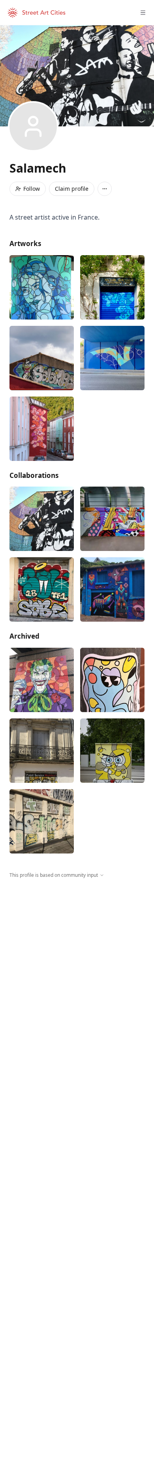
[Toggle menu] (142, 12)
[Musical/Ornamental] (112, 287)
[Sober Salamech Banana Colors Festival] (41, 589)
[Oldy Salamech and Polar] (41, 821)
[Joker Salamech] (41, 680)
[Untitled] (112, 519)
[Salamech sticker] (112, 680)
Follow (31, 188)
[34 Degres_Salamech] (112, 358)
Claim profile (71, 188)
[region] (77, 951)
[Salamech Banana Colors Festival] (41, 750)
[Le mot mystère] (41, 429)
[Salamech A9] (41, 287)
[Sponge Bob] (112, 750)
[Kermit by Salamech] (41, 358)
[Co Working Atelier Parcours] (112, 589)
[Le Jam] (41, 519)
